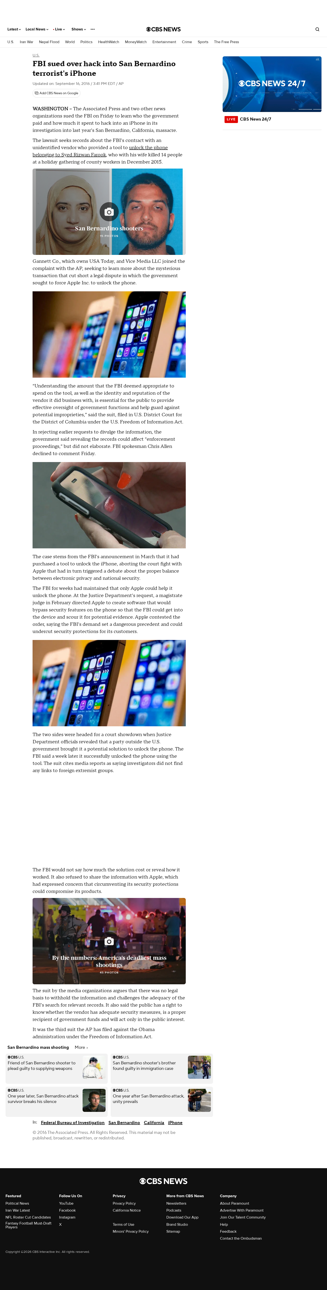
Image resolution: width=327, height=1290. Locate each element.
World (70, 42)
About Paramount (234, 1203)
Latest (13, 29)
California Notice (127, 1210)
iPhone (175, 1123)
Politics (86, 42)
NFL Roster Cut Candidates (28, 1217)
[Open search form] (317, 29)
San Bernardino (124, 1123)
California (154, 1123)
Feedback (228, 1231)
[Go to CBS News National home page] (163, 29)
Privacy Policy (124, 1203)
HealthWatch (108, 42)
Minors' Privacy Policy (131, 1231)
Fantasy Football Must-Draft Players (28, 1225)
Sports (203, 42)
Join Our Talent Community (243, 1217)
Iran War (26, 42)
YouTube (66, 1203)
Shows (78, 29)
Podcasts (173, 1210)
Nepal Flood (49, 42)
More (80, 1047)
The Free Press (226, 42)
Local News (36, 29)
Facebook (67, 1210)
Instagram (67, 1217)
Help (224, 1224)
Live (59, 29)
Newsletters (176, 1203)
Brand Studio (177, 1224)
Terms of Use (123, 1224)
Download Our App (182, 1217)
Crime (187, 42)
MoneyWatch (136, 42)
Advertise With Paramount (242, 1210)
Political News (17, 1203)
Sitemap (173, 1231)
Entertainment (164, 42)
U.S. (10, 42)
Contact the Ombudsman (241, 1238)
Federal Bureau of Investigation (73, 1123)
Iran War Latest (18, 1210)
